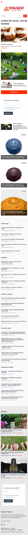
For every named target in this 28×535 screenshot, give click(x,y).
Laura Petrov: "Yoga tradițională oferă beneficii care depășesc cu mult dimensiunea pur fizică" (13, 333)
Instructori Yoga (19, 433)
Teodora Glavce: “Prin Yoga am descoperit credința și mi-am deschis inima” (12, 353)
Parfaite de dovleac (7, 44)
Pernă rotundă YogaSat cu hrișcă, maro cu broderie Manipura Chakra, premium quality (13, 185)
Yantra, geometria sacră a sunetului (10, 250)
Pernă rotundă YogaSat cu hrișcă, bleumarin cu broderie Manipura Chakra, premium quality (14, 157)
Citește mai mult (17, 517)
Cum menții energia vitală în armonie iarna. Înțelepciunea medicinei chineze (12, 397)
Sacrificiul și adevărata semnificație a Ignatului (13, 298)
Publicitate (14, 92)
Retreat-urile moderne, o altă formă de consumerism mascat (11, 262)
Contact (13, 528)
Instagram (5, 525)
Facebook (2, 525)
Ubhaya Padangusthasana (20, 85)
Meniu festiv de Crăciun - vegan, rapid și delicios (13, 321)
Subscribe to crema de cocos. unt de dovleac (1, 50)
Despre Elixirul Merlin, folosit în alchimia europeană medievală (11, 430)
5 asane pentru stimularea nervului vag (11, 234)
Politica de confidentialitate (9, 529)
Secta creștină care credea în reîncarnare (12, 287)
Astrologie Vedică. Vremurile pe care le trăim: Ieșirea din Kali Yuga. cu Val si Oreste (20, 127)
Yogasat (14, 9)
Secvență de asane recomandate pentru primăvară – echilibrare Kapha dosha (11, 384)
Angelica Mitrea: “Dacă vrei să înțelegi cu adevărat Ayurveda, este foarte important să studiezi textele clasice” (12, 340)
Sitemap (20, 529)
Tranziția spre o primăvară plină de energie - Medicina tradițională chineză (12, 391)
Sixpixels (22, 532)
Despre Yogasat (5, 528)
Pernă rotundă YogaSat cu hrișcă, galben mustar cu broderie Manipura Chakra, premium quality (14, 213)
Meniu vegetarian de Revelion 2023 (10, 316)
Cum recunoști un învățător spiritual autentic (12, 239)
